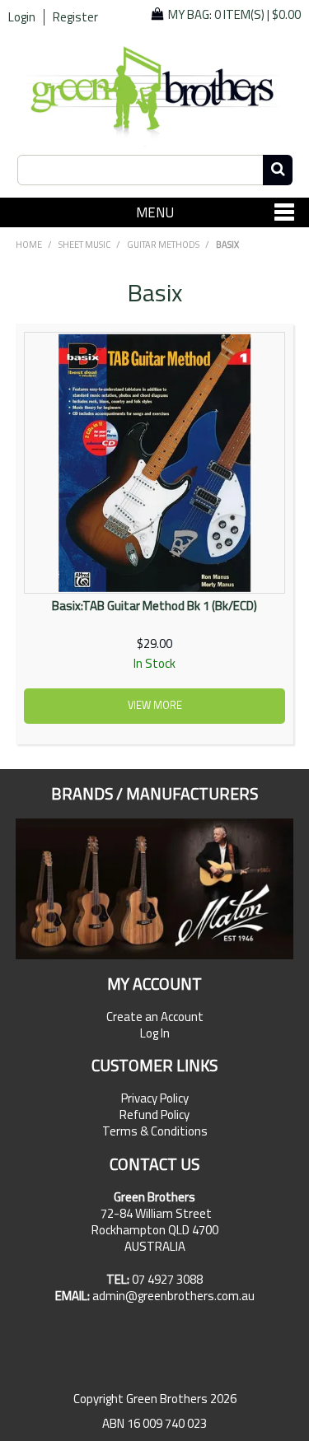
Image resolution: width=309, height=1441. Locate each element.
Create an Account (155, 1017)
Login (21, 17)
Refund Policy (154, 1115)
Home (29, 244)
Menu (155, 212)
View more (155, 705)
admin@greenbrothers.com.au (173, 1295)
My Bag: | (234, 14)
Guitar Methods (163, 244)
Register (75, 17)
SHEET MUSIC (84, 244)
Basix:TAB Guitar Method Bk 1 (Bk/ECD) (154, 605)
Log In (155, 1033)
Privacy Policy (155, 1098)
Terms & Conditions (155, 1131)
